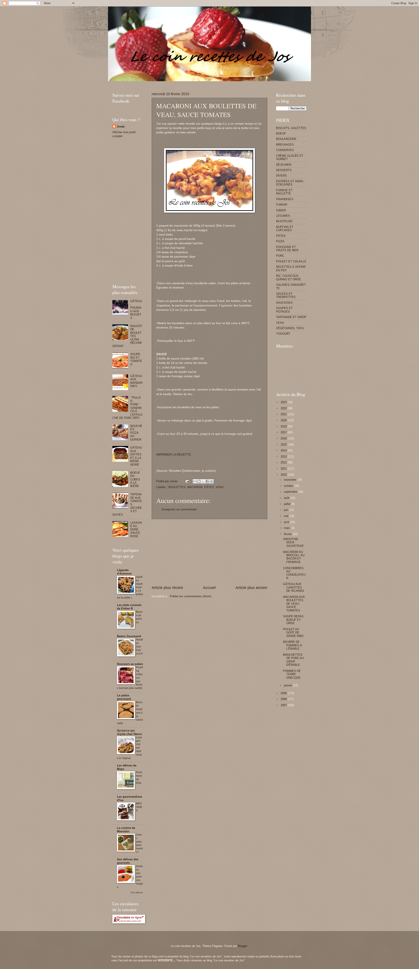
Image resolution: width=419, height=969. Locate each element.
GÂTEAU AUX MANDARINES (136, 381)
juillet (287, 504)
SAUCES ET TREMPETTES (285, 295)
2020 (284, 420)
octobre (289, 485)
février (288, 534)
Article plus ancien (251, 587)
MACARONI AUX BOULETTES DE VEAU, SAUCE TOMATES (294, 603)
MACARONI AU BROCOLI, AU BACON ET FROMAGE (293, 557)
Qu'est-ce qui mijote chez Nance (129, 732)
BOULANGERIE (286, 139)
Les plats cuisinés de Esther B (129, 606)
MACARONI (195, 487)
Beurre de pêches (139, 617)
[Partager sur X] (203, 481)
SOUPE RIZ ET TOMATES (136, 359)
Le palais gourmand (124, 697)
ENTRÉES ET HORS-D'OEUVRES (290, 183)
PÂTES (209, 487)
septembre (291, 491)
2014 (284, 450)
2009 (284, 693)
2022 (284, 408)
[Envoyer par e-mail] (195, 481)
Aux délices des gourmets (127, 861)
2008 (284, 699)
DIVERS (281, 175)
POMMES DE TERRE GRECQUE (292, 674)
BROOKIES (139, 807)
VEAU (219, 487)
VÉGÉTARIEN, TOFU (290, 328)
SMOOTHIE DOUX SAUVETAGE (293, 542)
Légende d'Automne (124, 571)
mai (286, 516)
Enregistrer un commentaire (179, 509)
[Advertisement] (191, 82)
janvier (288, 685)
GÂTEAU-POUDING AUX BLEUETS (136, 309)
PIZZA (280, 241)
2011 (284, 468)
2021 (284, 414)
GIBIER (281, 210)
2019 (284, 426)
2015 (284, 444)
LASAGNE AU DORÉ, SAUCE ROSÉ (136, 529)
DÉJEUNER (283, 164)
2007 (284, 705)
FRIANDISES (284, 199)
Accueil (209, 587)
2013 (284, 456)
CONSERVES (285, 150)
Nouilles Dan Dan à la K (139, 646)
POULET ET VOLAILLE (291, 261)
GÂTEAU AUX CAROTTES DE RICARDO (293, 587)
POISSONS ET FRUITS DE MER (287, 248)
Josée (121, 126)
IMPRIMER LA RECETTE (173, 454)
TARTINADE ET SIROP (291, 317)
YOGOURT (283, 333)
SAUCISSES (284, 302)
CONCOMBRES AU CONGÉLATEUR (294, 573)
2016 (284, 438)
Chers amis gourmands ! (139, 843)
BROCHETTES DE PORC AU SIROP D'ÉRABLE (293, 659)
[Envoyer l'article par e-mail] (187, 481)
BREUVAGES (285, 144)
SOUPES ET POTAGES (284, 309)
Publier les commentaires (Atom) (190, 596)
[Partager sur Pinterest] (211, 481)
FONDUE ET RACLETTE (284, 192)
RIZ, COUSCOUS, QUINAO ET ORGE (288, 277)
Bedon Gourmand (129, 636)
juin (286, 509)
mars (287, 528)
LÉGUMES (283, 215)
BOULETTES (176, 487)
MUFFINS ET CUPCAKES (284, 228)
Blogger (242, 946)
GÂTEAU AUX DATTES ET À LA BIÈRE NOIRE (136, 456)
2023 (284, 402)
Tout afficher (137, 892)
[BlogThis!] (199, 481)
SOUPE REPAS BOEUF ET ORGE (293, 620)
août (287, 497)
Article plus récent (167, 587)
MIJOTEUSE (284, 221)
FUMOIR (281, 204)
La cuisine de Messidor (126, 829)
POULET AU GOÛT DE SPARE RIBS (293, 633)
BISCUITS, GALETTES (291, 128)
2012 (284, 462)
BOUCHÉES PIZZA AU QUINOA (136, 432)
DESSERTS (284, 170)
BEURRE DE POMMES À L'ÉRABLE (292, 645)
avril (287, 522)
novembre (290, 479)
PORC (280, 255)
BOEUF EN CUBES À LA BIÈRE (135, 479)
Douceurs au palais (130, 664)
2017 (284, 432)
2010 (284, 474)
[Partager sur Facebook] (207, 481)
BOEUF (281, 133)
